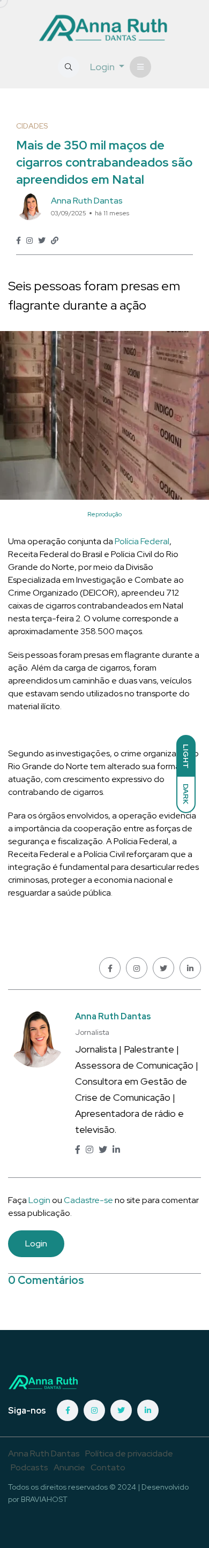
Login (39, 1200)
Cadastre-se (89, 1200)
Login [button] (103, 67)
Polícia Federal (142, 541)
